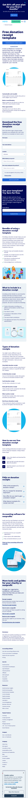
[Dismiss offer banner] (24, 2)
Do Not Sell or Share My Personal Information (14, 787)
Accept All (14, 795)
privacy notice (12, 784)
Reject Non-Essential (14, 792)
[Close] (23, 772)
